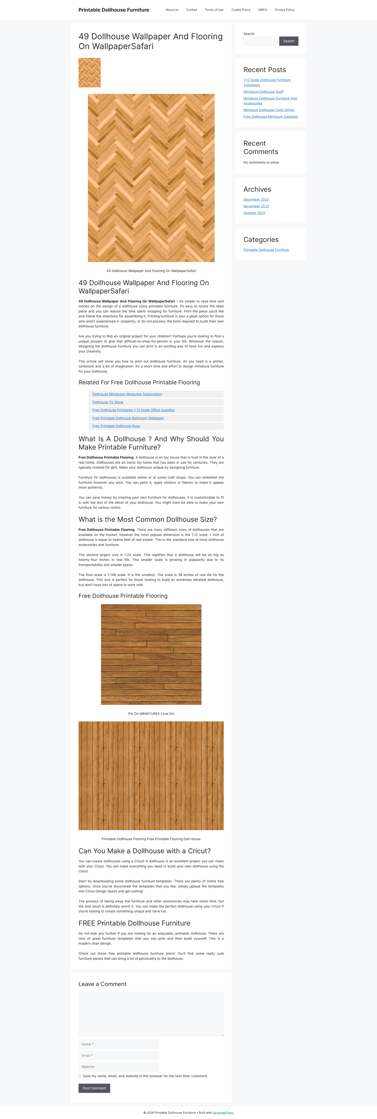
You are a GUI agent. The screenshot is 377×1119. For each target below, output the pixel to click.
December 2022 (256, 199)
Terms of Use (214, 10)
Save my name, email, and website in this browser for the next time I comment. (145, 1076)
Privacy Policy (285, 10)
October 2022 (254, 213)
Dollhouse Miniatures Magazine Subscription (127, 394)
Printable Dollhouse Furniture (114, 10)
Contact (191, 10)
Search (248, 34)
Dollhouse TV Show (107, 402)
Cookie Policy (241, 10)
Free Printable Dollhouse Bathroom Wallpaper (128, 418)
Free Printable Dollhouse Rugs (116, 426)
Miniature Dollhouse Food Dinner (269, 110)
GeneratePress (223, 1112)
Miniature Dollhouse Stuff (263, 92)
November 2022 (256, 206)
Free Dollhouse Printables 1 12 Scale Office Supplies (133, 410)
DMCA (262, 10)
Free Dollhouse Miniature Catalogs (270, 117)
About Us (172, 10)
